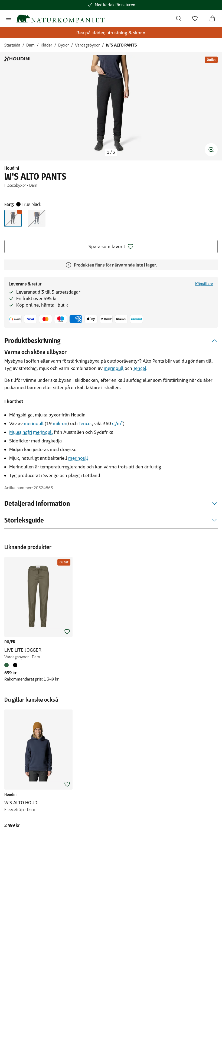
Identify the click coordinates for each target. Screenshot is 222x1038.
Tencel (139, 368)
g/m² (117, 423)
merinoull (113, 368)
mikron (60, 423)
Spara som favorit (107, 246)
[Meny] (8, 18)
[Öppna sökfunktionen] (178, 18)
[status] (111, 152)
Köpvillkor (204, 283)
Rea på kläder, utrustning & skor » (111, 33)
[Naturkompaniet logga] (60, 18)
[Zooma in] (211, 149)
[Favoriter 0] (195, 18)
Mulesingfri (20, 432)
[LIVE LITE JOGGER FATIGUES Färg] (7, 665)
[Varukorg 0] (212, 18)
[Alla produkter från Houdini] (17, 59)
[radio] (13, 218)
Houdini (11, 168)
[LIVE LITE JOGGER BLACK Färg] (15, 665)
